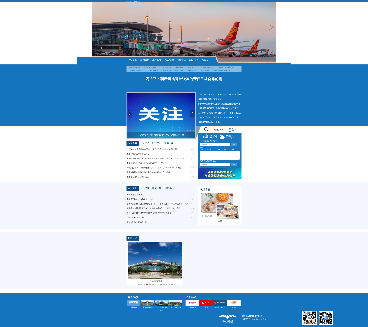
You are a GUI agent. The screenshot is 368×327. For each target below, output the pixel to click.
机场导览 (205, 189)
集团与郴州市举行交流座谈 (209, 99)
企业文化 (193, 59)
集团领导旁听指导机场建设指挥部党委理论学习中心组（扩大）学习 (155, 158)
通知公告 (157, 59)
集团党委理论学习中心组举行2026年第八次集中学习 (149, 172)
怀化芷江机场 (192, 67)
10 (163, 284)
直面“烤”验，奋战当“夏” (137, 222)
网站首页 (132, 59)
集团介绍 (169, 59)
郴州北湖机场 (179, 70)
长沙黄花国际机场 (134, 67)
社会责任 (181, 59)
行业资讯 (156, 143)
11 (166, 284)
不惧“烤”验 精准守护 (135, 217)
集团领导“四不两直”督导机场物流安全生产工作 (218, 108)
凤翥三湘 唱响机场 (134, 194)
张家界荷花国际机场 (150, 67)
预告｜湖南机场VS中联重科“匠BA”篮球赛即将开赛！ (149, 213)
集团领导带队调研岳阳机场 (209, 122)
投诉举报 (169, 188)
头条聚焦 (132, 143)
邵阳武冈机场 (167, 70)
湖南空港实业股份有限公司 (226, 67)
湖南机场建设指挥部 (207, 67)
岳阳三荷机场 (205, 70)
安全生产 (144, 143)
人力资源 (144, 188)
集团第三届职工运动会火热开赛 (140, 199)
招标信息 (156, 188)
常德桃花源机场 (166, 67)
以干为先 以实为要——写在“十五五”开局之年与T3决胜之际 (152, 149)
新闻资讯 (144, 59)
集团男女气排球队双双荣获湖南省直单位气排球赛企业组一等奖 (153, 208)
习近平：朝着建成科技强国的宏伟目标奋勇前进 (184, 79)
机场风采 (132, 238)
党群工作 (168, 143)
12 (169, 284)
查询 (234, 144)
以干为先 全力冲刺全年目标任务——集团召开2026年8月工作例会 (162, 134)
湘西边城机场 (192, 70)
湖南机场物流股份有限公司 (222, 70)
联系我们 (205, 59)
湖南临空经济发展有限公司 (137, 70)
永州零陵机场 (179, 67)
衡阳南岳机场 (154, 70)
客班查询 (218, 130)
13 (172, 284)
